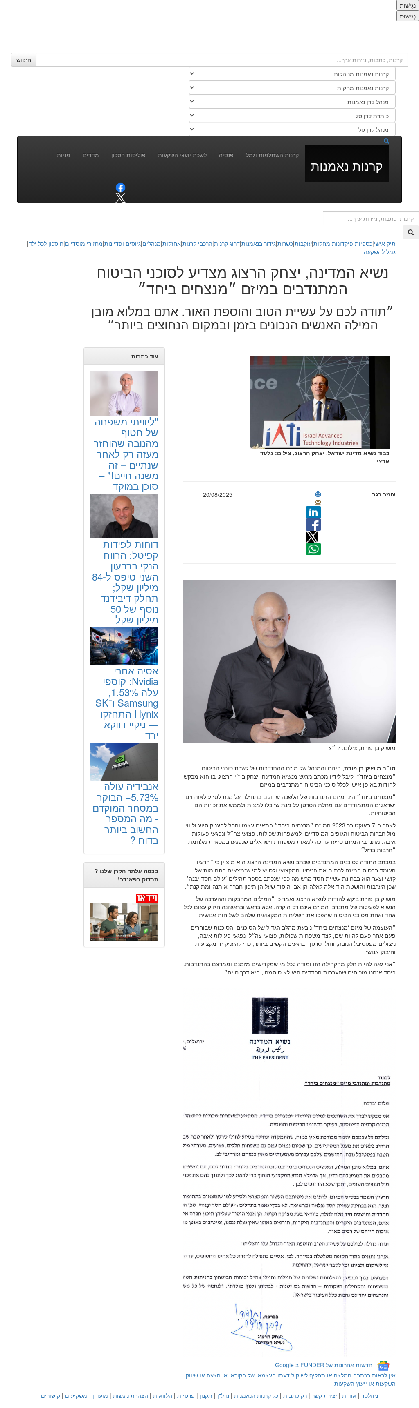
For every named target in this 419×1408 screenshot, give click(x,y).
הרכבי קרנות (197, 243)
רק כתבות (295, 1395)
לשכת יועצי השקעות (182, 155)
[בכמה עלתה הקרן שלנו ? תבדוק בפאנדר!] (124, 917)
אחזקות (171, 243)
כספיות (363, 243)
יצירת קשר (324, 1395)
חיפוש (23, 60)
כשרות (285, 243)
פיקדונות (342, 243)
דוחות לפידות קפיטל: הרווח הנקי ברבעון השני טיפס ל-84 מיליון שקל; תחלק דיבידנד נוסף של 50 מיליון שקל (125, 581)
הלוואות (162, 1395)
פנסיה (226, 155)
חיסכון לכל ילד (46, 243)
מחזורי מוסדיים (84, 243)
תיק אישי (385, 243)
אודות (349, 1395)
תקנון (206, 1395)
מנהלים (151, 243)
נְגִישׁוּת (408, 5)
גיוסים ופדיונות (122, 243)
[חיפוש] (379, 140)
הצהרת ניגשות (130, 1395)
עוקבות (303, 243)
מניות (63, 155)
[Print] (318, 494)
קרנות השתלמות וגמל (272, 155)
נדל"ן (223, 1395)
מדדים (91, 155)
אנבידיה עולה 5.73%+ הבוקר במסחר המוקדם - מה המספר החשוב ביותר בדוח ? (125, 813)
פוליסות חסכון (128, 155)
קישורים (50, 1395)
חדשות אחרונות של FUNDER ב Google (323, 1365)
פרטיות (186, 1395)
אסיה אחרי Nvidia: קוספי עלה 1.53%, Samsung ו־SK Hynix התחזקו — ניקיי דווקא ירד (126, 702)
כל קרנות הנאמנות (256, 1395)
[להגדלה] (273, 661)
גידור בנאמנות (258, 243)
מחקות (321, 243)
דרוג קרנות (227, 243)
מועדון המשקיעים (86, 1395)
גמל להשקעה (380, 251)
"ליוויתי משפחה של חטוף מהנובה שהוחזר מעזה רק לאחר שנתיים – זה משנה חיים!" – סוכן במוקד (126, 453)
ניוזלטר (369, 1395)
